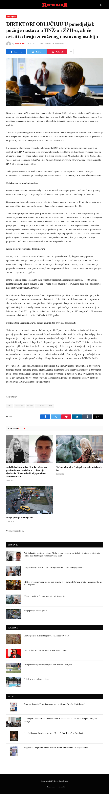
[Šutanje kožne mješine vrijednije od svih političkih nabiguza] (13, 668)
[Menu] (8, 5)
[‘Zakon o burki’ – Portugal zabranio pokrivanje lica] (79, 449)
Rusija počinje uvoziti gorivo (19, 517)
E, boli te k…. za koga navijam (36, 679)
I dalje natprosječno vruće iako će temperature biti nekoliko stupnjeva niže (53, 567)
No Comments (46, 43)
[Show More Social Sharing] (71, 51)
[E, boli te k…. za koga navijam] (13, 682)
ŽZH (51, 405)
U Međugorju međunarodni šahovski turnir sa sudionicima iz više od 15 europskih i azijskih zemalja (60, 720)
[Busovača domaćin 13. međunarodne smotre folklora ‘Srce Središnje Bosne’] (13, 707)
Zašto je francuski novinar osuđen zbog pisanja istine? (45, 650)
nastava (30, 405)
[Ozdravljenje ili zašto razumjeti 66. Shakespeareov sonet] (13, 639)
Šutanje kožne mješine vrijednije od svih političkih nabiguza (48, 664)
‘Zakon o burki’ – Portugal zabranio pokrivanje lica (79, 469)
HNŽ (9, 405)
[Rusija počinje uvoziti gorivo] (29, 500)
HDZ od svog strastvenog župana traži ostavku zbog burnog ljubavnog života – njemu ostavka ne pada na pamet (63, 583)
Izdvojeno (11, 17)
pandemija (41, 405)
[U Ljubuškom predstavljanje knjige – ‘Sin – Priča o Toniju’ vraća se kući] (13, 736)
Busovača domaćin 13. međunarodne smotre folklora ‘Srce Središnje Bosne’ (54, 704)
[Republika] (54, 5)
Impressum (51, 786)
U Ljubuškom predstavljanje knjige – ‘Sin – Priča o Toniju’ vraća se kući (53, 733)
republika (20, 43)
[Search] (101, 5)
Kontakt (61, 786)
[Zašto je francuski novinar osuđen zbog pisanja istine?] (13, 653)
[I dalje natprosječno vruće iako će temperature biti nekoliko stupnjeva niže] (13, 570)
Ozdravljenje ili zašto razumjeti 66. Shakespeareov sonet (46, 635)
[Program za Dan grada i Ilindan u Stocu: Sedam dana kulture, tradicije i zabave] (13, 751)
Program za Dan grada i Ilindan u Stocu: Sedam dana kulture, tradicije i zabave (56, 747)
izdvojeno (19, 405)
